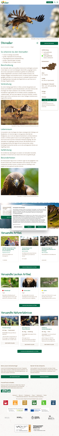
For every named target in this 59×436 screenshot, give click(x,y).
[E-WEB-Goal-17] (53, 402)
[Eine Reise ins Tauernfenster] (29, 331)
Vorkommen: (45, 61)
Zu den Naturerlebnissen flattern (29, 351)
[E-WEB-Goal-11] (15, 402)
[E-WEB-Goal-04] (5, 402)
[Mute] (52, 99)
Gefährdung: (45, 50)
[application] (49, 100)
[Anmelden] (16, 238)
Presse (33, 395)
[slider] (54, 100)
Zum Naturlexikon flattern (29, 305)
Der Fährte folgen (10, 343)
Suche (55, 2)
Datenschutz (39, 395)
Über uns (21, 395)
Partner (45, 395)
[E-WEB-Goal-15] (43, 402)
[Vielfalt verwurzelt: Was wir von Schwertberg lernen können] (10, 249)
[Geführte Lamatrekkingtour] (49, 331)
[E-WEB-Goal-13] (34, 402)
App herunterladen (15, 376)
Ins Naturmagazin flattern (29, 267)
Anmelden (49, 2)
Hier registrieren (44, 376)
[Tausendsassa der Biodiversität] (29, 249)
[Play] (43, 99)
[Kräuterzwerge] (10, 331)
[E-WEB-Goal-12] (24, 402)
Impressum (14, 395)
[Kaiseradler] (29, 282)
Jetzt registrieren (11, 217)
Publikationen (27, 395)
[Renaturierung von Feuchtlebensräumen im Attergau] (49, 249)
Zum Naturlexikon (49, 43)
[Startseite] (5, 2)
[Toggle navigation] (57, 2)
